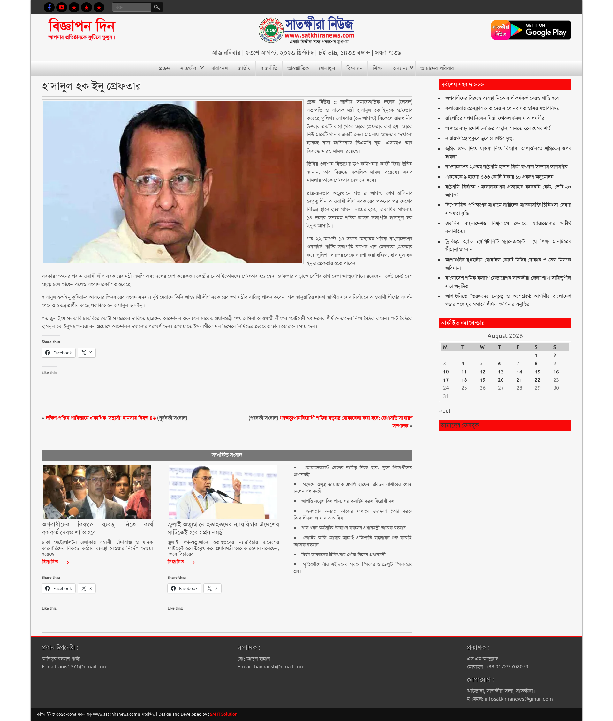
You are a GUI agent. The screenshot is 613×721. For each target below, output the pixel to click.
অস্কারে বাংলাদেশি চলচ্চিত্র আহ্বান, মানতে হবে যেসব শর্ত (498, 128)
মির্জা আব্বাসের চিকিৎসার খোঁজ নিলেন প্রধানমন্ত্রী (343, 554)
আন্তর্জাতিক (298, 68)
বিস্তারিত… (53, 561)
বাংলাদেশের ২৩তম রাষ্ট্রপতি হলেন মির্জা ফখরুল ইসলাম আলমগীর (506, 166)
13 (501, 372)
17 (446, 380)
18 (464, 380)
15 (538, 372)
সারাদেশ (219, 68)
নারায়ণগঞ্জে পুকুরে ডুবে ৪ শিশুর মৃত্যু (479, 138)
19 (483, 380)
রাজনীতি (269, 68)
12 (483, 372)
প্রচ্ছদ (164, 68)
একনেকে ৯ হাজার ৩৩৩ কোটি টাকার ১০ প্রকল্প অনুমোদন (499, 176)
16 (556, 372)
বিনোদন (354, 68)
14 (519, 372)
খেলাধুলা (328, 68)
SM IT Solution (224, 714)
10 (446, 372)
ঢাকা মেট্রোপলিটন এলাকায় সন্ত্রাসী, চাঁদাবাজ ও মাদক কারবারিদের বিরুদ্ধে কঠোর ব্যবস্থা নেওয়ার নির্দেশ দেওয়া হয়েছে (97, 548)
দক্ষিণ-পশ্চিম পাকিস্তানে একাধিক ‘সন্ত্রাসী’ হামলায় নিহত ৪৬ (101, 418)
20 (501, 380)
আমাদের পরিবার (437, 68)
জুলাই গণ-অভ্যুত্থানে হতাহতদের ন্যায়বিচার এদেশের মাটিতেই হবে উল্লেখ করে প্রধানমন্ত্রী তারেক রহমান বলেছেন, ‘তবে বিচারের (223, 548)
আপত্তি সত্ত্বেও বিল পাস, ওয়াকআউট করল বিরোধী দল (347, 501)
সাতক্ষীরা (189, 68)
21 (519, 380)
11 (464, 372)
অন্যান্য (400, 68)
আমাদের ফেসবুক (460, 425)
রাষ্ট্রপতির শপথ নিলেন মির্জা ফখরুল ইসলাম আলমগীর (494, 118)
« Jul (444, 411)
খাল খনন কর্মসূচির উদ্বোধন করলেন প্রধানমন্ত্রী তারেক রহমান (353, 528)
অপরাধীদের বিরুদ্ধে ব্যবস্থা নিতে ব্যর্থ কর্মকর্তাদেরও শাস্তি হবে (502, 98)
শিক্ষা (378, 68)
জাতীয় (244, 68)
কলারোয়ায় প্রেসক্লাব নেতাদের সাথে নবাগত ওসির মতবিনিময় (502, 108)
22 (538, 380)
